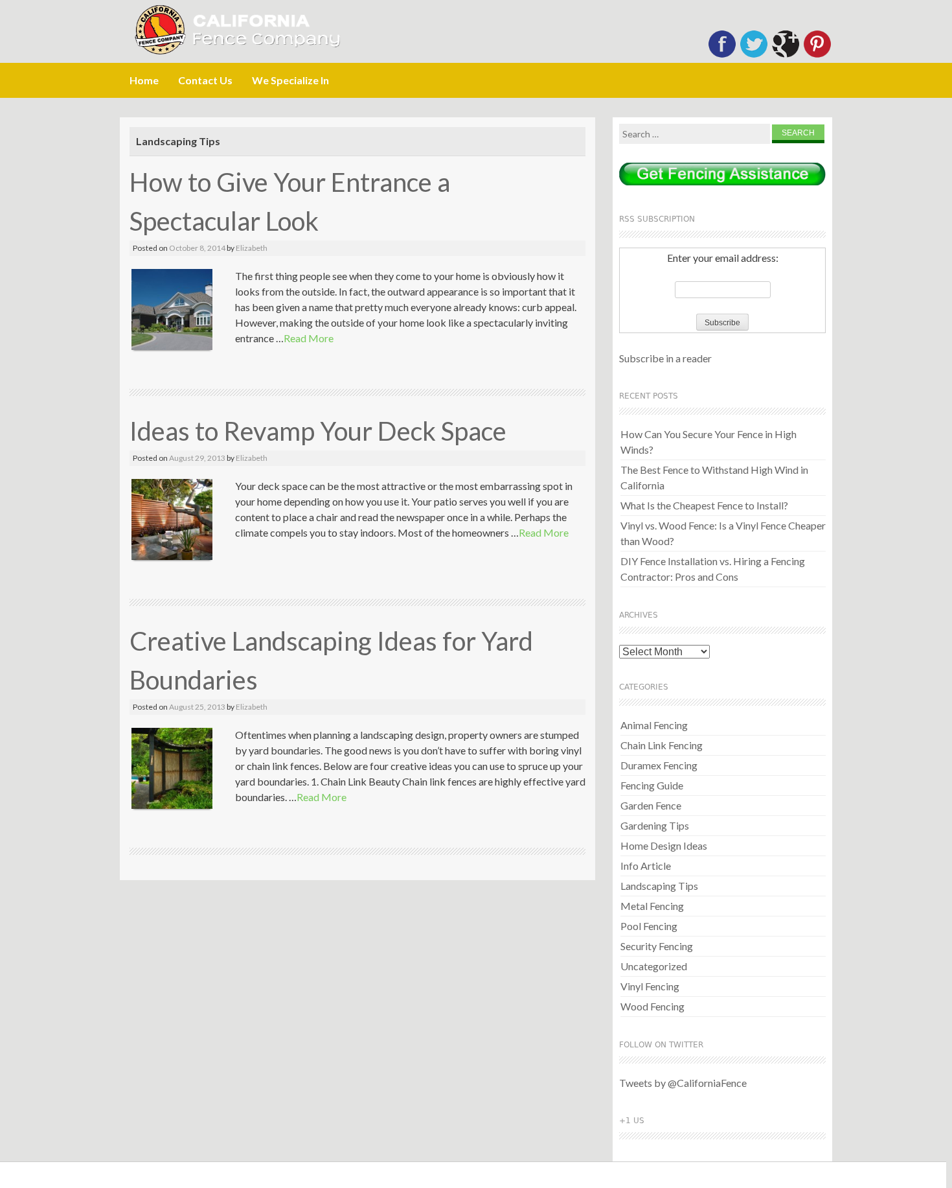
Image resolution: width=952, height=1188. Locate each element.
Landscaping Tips (659, 885)
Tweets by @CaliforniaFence (683, 1083)
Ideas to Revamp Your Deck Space (318, 431)
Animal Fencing (654, 725)
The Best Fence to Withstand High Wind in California (714, 477)
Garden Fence (650, 805)
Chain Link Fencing (661, 745)
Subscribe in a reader (665, 358)
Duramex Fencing (658, 765)
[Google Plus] (785, 55)
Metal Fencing (652, 906)
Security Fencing (656, 946)
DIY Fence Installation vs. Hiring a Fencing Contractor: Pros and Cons (712, 569)
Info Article (645, 865)
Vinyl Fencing (649, 986)
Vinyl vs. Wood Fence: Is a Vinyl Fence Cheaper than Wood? (723, 533)
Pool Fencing (648, 926)
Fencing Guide (651, 785)
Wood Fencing (652, 1006)
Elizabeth (251, 248)
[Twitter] (754, 55)
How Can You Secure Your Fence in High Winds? (708, 442)
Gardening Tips (654, 825)
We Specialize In (290, 80)
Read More (309, 338)
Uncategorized (653, 966)
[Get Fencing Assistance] (722, 176)
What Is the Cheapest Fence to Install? (704, 505)
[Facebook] (722, 55)
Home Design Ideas (663, 845)
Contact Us (205, 80)
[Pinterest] (817, 55)
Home (144, 80)
